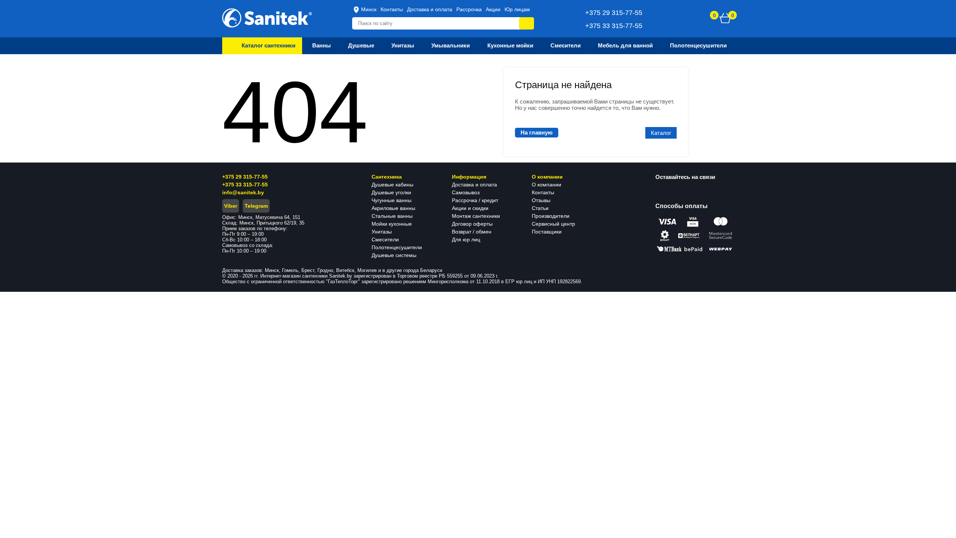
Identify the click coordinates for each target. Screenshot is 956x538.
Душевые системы (394, 255)
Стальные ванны (392, 216)
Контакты (392, 9)
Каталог (661, 133)
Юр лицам (517, 9)
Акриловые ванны (393, 208)
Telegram (256, 206)
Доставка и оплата (429, 9)
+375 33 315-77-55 (245, 185)
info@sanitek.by (243, 192)
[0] (725, 18)
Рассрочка (469, 9)
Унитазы (382, 232)
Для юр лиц (466, 239)
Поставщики (547, 232)
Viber (230, 206)
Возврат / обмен (471, 232)
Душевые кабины (392, 185)
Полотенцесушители (397, 247)
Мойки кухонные (392, 224)
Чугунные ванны (392, 200)
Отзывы (541, 200)
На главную (537, 132)
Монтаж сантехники (476, 216)
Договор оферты (472, 224)
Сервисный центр (553, 224)
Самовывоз (465, 192)
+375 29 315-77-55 (245, 177)
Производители (550, 216)
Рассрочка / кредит (475, 200)
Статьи (540, 208)
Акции (493, 9)
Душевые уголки (391, 192)
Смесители (385, 239)
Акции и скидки (470, 208)
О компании (546, 185)
